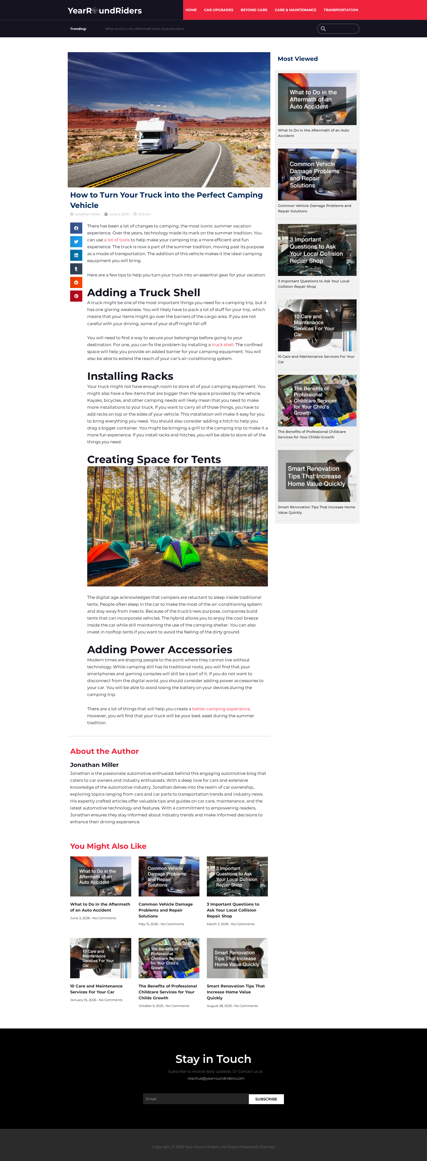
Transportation (341, 10)
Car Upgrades (218, 10)
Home (191, 10)
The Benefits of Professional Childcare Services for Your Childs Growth (168, 992)
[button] (76, 228)
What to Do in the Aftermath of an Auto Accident (144, 29)
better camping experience (221, 708)
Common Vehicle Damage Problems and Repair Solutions (166, 910)
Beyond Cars (254, 10)
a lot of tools (117, 239)
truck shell (223, 344)
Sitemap (267, 1146)
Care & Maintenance (295, 10)
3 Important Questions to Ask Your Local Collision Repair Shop (233, 910)
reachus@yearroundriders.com (216, 1078)
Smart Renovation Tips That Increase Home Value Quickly (236, 992)
